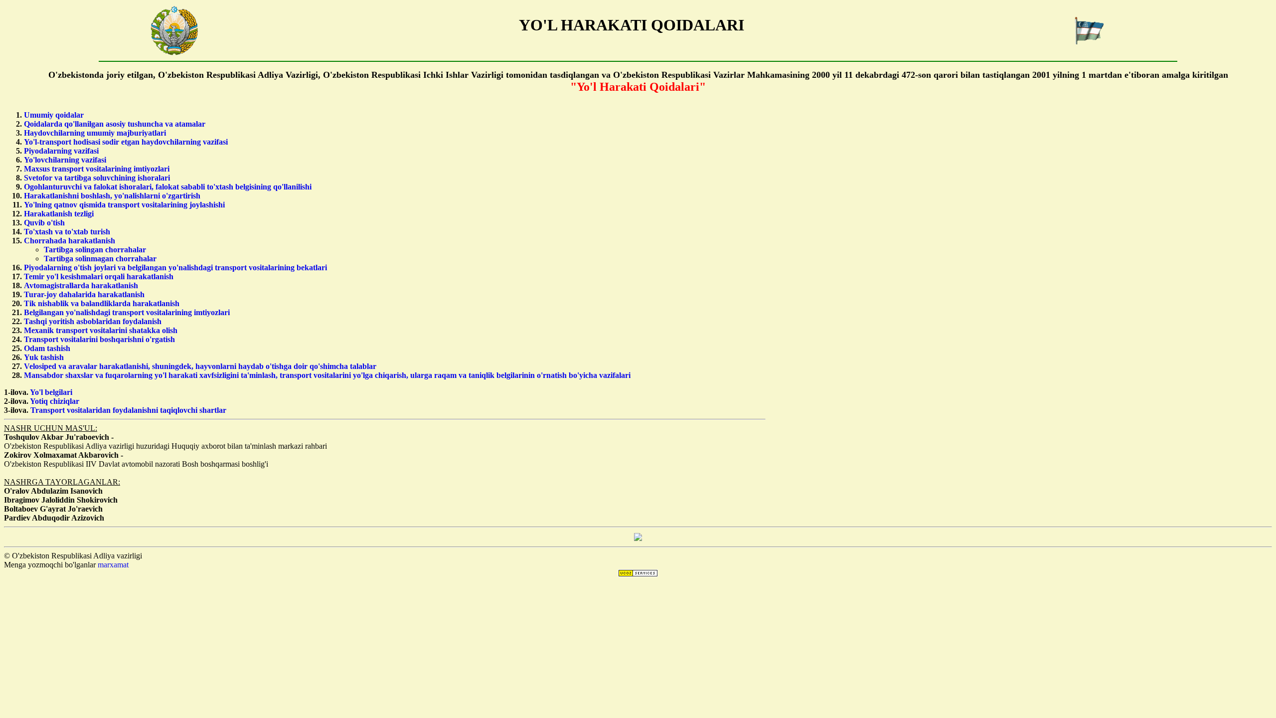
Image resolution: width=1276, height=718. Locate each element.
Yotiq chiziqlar (54, 401)
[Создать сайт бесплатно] (638, 574)
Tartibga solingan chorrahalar (95, 249)
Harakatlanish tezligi (59, 213)
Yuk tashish (44, 357)
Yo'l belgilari (51, 392)
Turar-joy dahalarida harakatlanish (84, 294)
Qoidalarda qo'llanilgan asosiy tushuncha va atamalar (114, 124)
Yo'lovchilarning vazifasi (65, 160)
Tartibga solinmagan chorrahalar (100, 258)
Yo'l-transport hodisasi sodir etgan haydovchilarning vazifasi (126, 142)
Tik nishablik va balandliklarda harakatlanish (101, 303)
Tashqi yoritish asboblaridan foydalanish (92, 321)
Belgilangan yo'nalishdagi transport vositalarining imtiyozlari (127, 312)
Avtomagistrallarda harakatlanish (81, 285)
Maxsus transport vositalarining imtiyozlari (96, 169)
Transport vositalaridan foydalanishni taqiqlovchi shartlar (128, 410)
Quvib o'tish (44, 222)
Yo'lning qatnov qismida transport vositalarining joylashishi (124, 204)
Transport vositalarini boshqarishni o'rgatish (99, 339)
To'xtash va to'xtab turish (67, 231)
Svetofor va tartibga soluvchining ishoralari (97, 178)
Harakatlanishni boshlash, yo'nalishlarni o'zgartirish (112, 195)
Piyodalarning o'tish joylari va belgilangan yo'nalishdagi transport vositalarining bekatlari (175, 267)
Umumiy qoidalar (54, 115)
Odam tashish (47, 348)
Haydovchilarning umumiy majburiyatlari (95, 133)
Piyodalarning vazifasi (61, 151)
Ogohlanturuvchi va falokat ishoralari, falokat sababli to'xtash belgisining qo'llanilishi (168, 186)
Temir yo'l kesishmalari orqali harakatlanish (98, 276)
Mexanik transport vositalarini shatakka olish (100, 330)
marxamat (113, 564)
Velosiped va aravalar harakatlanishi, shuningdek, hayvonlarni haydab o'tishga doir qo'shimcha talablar (200, 366)
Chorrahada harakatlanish (69, 240)
